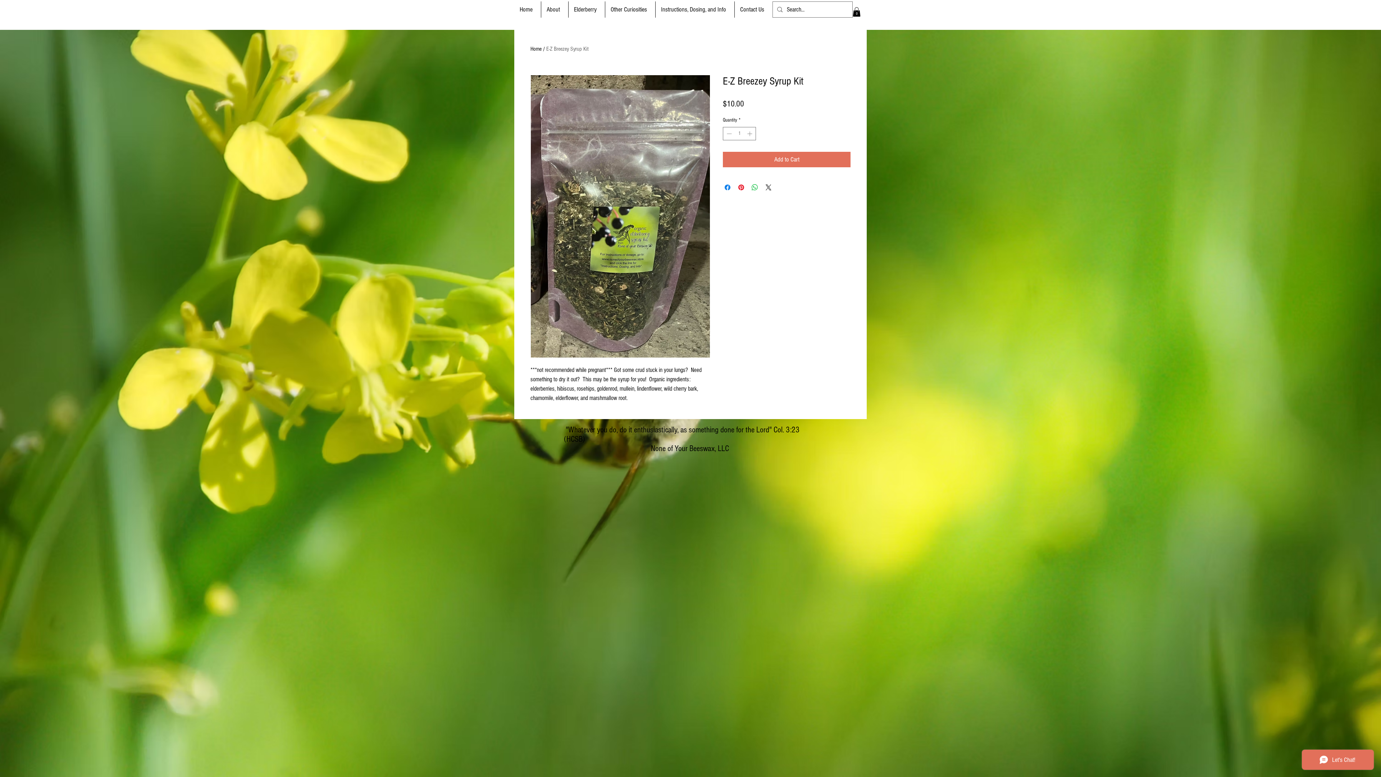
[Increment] (750, 133)
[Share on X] (768, 187)
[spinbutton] (739, 133)
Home (536, 49)
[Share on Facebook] (727, 187)
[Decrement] (728, 133)
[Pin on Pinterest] (741, 187)
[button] (587, 9)
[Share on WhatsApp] (755, 187)
